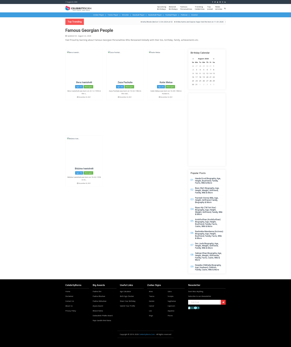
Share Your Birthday (127, 301)
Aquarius (171, 311)
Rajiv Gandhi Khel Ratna (102, 320)
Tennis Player (113, 15)
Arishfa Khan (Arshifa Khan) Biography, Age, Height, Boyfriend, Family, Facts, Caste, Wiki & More (208, 222)
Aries (151, 291)
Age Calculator (125, 291)
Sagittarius (172, 301)
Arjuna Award (98, 306)
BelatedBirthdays (173, 8)
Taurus (151, 296)
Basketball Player (155, 15)
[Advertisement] (125, 119)
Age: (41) (161, 87)
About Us (69, 306)
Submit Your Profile (127, 306)
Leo (150, 311)
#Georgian (88, 87)
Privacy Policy (70, 311)
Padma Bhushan (99, 296)
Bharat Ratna (98, 311)
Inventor (194, 15)
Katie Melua (166, 82)
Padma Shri (97, 291)
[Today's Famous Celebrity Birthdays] (78, 8)
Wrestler (125, 15)
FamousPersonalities (186, 8)
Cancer (151, 306)
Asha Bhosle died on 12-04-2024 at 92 (150, 22)
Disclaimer (69, 296)
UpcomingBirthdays (161, 8)
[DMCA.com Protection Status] (193, 307)
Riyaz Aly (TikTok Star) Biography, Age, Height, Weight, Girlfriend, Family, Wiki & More (208, 210)
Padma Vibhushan (99, 301)
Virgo (151, 315)
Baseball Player (139, 15)
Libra (170, 291)
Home (67, 291)
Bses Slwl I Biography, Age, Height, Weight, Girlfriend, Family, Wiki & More (207, 190)
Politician (184, 15)
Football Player (171, 15)
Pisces (170, 315)
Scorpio (170, 296)
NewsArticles (218, 8)
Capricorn (171, 306)
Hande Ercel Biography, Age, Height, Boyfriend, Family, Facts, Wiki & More (208, 180)
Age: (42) (120, 87)
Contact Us (69, 301)
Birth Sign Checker (127, 296)
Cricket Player (98, 15)
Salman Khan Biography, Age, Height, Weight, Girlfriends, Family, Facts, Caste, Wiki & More (208, 256)
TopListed (210, 8)
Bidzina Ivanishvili (84, 168)
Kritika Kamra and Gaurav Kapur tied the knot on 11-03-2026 (193, 22)
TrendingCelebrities (199, 8)
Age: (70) (79, 173)
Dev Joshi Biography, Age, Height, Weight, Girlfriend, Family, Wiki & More (207, 245)
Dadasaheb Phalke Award (103, 315)
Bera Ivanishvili (84, 82)
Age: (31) (79, 87)
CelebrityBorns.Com (147, 334)
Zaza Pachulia (125, 82)
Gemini (151, 301)
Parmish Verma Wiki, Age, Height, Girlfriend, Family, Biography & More (206, 200)
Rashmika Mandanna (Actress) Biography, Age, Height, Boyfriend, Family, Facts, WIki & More (209, 234)
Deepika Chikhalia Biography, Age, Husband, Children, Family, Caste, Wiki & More (208, 267)
